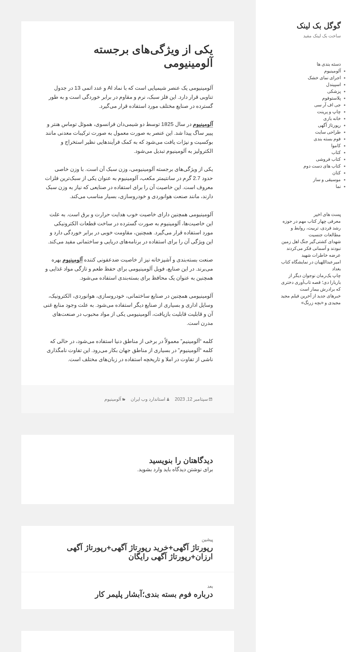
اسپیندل (333, 84)
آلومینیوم (332, 70)
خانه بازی (332, 118)
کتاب (336, 152)
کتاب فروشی (328, 159)
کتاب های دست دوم (322, 166)
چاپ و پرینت (329, 111)
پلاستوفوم (331, 98)
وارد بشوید (150, 469)
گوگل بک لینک (319, 26)
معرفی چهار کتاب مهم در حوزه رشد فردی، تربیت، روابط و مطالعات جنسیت (312, 228)
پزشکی (334, 91)
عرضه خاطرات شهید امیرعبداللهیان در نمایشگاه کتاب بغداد (311, 262)
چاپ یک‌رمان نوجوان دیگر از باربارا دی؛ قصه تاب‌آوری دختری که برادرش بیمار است (311, 282)
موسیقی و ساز (327, 179)
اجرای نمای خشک (324, 77)
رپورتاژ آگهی (329, 125)
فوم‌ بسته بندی (327, 138)
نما (338, 186)
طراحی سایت (328, 132)
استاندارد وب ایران (148, 399)
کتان (336, 172)
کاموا (336, 145)
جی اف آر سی (327, 104)
